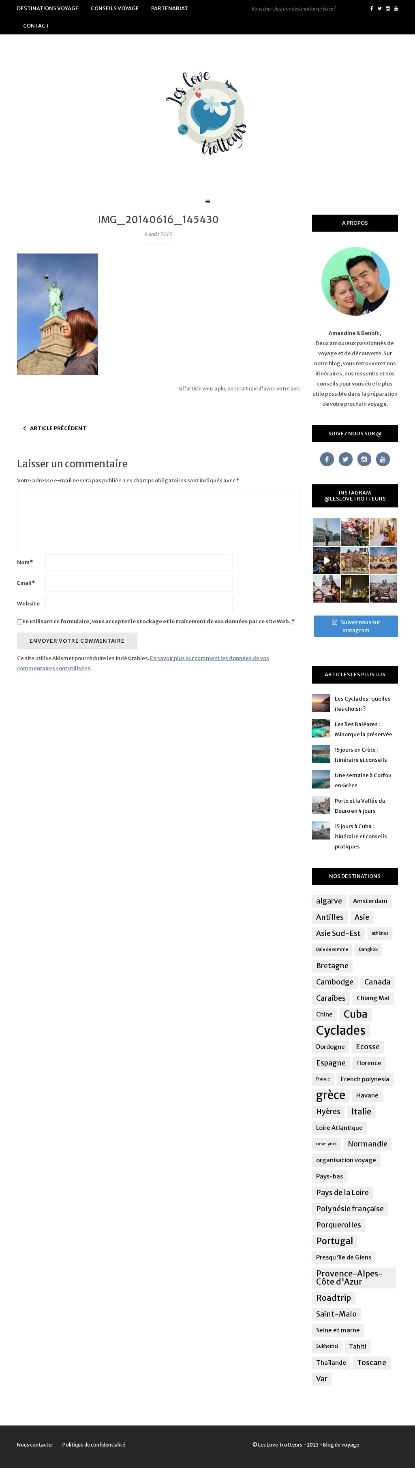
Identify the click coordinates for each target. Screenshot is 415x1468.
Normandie (367, 1144)
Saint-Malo (336, 1314)
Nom (25, 562)
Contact (36, 25)
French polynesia (365, 1079)
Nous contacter (35, 1445)
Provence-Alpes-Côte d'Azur (349, 1277)
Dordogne (330, 1046)
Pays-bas (329, 1176)
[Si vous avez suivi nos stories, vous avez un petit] (326, 532)
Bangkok (368, 949)
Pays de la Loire (342, 1192)
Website (28, 603)
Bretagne (332, 965)
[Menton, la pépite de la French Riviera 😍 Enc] (355, 560)
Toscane (371, 1362)
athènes (380, 933)
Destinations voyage (48, 8)
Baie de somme (332, 949)
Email (26, 583)
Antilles (330, 917)
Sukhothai (327, 1346)
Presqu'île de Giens (343, 1257)
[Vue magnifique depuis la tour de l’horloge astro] (383, 589)
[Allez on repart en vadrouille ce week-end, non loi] (383, 532)
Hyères (328, 1111)
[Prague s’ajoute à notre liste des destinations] (355, 589)
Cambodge (334, 982)
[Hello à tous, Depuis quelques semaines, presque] (355, 532)
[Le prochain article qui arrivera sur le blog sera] (383, 560)
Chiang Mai (373, 998)
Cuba (356, 1014)
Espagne (331, 1063)
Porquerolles (338, 1225)
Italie (361, 1111)
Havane (367, 1095)
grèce (330, 1095)
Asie (362, 917)
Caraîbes (331, 998)
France (323, 1079)
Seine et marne (338, 1330)
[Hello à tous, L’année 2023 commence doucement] (326, 589)
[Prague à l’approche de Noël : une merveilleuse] (326, 560)
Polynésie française (350, 1208)
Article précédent (58, 428)
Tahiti (357, 1346)
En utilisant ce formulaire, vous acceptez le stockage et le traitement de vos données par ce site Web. (158, 621)
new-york (326, 1143)
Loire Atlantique (339, 1127)
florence (369, 1063)
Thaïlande (331, 1362)
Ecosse (368, 1046)
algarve (329, 901)
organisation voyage (346, 1160)
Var (321, 1378)
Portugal (334, 1241)
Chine (324, 1014)
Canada (377, 982)
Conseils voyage (115, 8)
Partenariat (169, 8)
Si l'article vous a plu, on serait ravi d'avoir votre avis (239, 389)
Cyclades (341, 1031)
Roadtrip (333, 1298)
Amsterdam (370, 901)
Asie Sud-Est (338, 933)
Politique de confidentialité (93, 1445)
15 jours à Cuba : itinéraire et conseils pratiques (361, 836)
